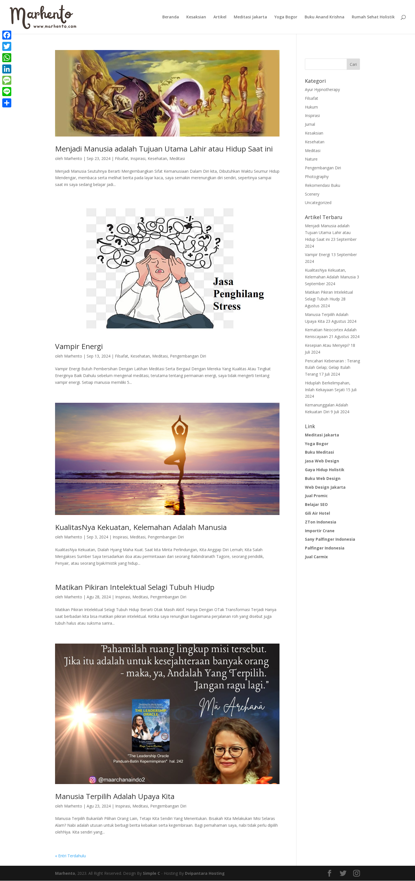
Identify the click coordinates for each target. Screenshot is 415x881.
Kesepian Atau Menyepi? (327, 345)
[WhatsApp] (6, 57)
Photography (317, 176)
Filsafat (121, 158)
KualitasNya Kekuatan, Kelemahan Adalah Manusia (141, 527)
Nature (311, 159)
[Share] (6, 103)
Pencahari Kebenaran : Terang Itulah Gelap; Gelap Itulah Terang (332, 367)
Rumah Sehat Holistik (373, 17)
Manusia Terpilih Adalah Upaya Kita (114, 796)
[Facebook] (6, 35)
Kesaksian (196, 17)
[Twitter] (6, 46)
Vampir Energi (79, 346)
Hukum (311, 107)
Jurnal (310, 124)
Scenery (312, 194)
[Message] (6, 80)
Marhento (73, 158)
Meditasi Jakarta (250, 17)
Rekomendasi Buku (322, 185)
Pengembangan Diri (188, 356)
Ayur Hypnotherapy (322, 89)
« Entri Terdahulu (70, 855)
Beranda (170, 17)
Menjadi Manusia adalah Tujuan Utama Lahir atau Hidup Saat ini (164, 149)
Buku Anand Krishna (324, 17)
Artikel (219, 17)
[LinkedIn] (6, 69)
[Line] (6, 91)
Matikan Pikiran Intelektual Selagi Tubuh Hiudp (135, 587)
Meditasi (177, 158)
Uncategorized (318, 202)
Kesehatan (157, 158)
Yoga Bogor (285, 17)
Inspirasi (137, 158)
